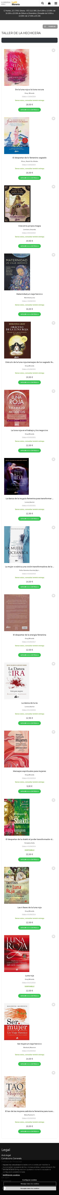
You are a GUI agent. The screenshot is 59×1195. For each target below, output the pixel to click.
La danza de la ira (29, 703)
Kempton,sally (29, 843)
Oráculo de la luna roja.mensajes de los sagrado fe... (29, 362)
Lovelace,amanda (29, 229)
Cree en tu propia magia (29, 226)
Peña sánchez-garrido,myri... (29, 570)
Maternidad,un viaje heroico (29, 294)
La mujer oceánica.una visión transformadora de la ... (29, 567)
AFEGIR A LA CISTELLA (29, 109)
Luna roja (29, 976)
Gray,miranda (29, 366)
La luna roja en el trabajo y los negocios (29, 430)
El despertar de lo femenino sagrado (30, 158)
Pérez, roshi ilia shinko (29, 161)
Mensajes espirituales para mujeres (29, 771)
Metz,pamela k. (29, 1115)
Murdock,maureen (29, 1047)
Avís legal (6, 1155)
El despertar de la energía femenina (29, 635)
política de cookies (11, 1175)
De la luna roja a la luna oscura (29, 89)
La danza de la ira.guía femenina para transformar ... (29, 498)
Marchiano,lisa (29, 297)
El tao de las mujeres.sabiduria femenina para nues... (29, 1111)
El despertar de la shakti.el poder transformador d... (29, 839)
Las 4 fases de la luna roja (30, 907)
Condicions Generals (11, 1158)
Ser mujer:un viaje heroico (29, 1044)
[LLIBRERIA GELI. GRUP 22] (10, 4)
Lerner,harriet (29, 502)
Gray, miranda (29, 93)
